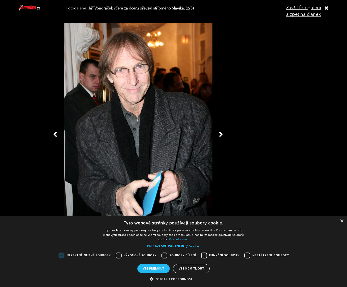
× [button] (341, 221)
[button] (173, 246)
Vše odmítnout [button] (191, 268)
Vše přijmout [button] (153, 268)
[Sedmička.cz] (35, 10)
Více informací (179, 239)
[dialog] (173, 251)
